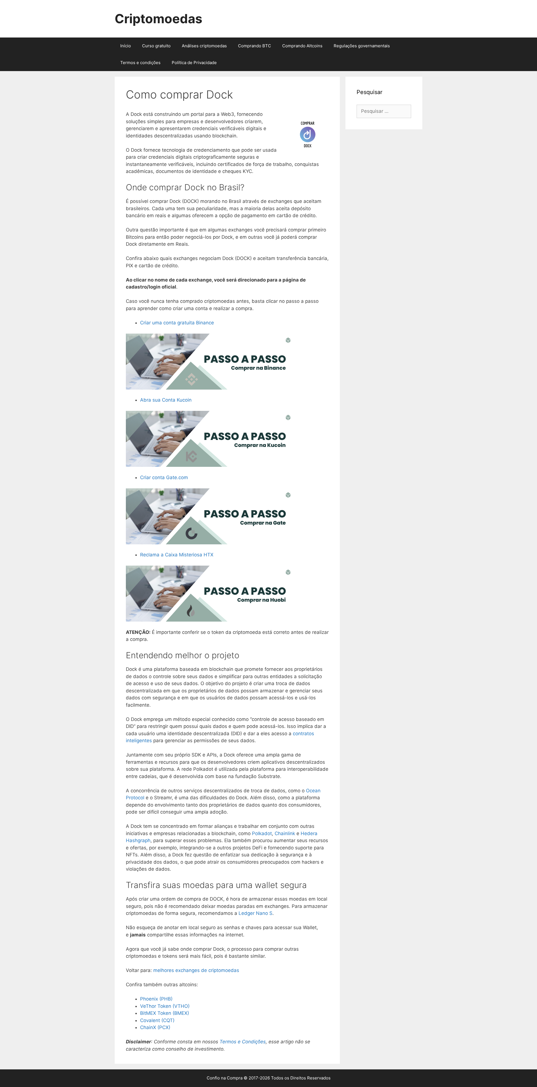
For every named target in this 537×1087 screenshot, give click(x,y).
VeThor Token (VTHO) (165, 1006)
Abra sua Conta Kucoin (166, 400)
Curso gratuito (156, 45)
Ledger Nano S (255, 913)
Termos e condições (140, 62)
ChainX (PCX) (155, 1027)
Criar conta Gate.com (164, 477)
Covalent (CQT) (157, 1020)
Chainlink (285, 833)
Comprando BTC (254, 45)
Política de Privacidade (194, 62)
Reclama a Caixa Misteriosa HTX (176, 554)
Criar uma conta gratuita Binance (177, 322)
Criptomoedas (158, 18)
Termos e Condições (243, 1041)
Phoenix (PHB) (156, 999)
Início (125, 45)
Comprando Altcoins (302, 45)
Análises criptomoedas (204, 45)
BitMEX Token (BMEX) (164, 1013)
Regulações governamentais (362, 45)
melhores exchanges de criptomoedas (196, 970)
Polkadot (262, 833)
